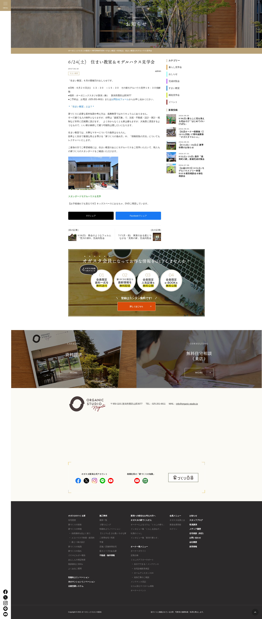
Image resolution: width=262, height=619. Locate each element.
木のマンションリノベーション (81, 582)
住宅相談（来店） (197, 533)
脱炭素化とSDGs (75, 564)
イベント (173, 102)
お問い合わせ (195, 538)
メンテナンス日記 (138, 582)
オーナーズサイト (138, 551)
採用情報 (193, 546)
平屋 (101, 542)
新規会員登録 (175, 524)
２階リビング (105, 524)
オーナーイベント (138, 590)
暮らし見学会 (175, 67)
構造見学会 (174, 95)
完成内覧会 (174, 81)
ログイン (173, 529)
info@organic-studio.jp (187, 404)
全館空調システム (76, 586)
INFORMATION (98, 51)
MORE (74, 372)
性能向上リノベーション (78, 577)
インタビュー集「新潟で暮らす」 (145, 538)
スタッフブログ (196, 520)
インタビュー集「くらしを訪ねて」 (146, 529)
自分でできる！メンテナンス (146, 564)
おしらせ (173, 74)
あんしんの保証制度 (76, 560)
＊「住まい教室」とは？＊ (81, 106)
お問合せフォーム (120, 99)
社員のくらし (136, 533)
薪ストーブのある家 (108, 551)
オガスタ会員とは (177, 520)
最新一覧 (103, 520)
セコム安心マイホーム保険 (142, 586)
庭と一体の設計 (78, 542)
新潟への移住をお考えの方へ (143, 516)
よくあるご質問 (75, 568)
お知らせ (193, 516)
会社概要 (193, 542)
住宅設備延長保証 (141, 568)
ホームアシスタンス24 (143, 573)
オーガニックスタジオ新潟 (79, 51)
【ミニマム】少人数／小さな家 (112, 533)
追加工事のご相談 (141, 577)
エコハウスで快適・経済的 (83, 538)
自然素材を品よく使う (81, 533)
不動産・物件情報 (107, 555)
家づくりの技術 (75, 524)
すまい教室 (110, 51)
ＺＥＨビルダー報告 (76, 555)
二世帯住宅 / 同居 (106, 538)
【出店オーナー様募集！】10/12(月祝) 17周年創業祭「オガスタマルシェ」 (192, 134)
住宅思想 (72, 520)
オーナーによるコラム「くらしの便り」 (148, 524)
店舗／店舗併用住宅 (108, 546)
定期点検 (134, 555)
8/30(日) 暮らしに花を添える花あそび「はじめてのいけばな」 (192, 121)
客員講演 (193, 524)
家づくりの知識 (75, 546)
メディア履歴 (195, 529)
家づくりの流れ (75, 551)
